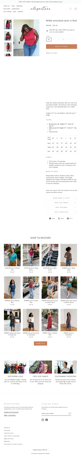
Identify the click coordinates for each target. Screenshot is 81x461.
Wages (6, 415)
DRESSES (19, 6)
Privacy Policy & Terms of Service (13, 444)
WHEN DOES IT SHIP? (61, 198)
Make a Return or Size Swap (11, 436)
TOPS (13, 6)
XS (49, 39)
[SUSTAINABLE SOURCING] (65, 367)
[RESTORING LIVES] (15, 367)
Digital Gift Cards (8, 438)
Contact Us (7, 427)
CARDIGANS (15, 9)
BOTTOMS (7, 9)
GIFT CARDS (7, 11)
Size (47, 36)
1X (74, 39)
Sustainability (12, 415)
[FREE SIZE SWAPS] (40, 367)
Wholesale (7, 441)
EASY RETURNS (61, 207)
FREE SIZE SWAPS (61, 202)
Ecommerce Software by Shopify (40, 453)
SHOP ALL (7, 6)
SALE (14, 11)
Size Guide (7, 430)
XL (68, 39)
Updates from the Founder (11, 412)
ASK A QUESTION (61, 212)
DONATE (20, 11)
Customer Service (9, 433)
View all (40, 343)
